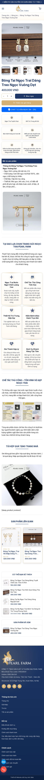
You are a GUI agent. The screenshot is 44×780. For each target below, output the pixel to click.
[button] (3, 8)
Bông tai (15, 15)
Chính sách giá (7, 767)
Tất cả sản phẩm (7, 712)
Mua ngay (30, 96)
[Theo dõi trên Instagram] (9, 686)
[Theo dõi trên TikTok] (14, 686)
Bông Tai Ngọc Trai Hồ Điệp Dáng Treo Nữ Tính (11, 552)
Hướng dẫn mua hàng (9, 729)
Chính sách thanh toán (9, 732)
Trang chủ (5, 15)
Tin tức (4, 708)
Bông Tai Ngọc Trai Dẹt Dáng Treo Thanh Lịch (33, 552)
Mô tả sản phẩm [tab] (9, 161)
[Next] (39, 44)
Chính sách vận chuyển (10, 763)
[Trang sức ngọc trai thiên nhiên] (22, 8)
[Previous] (5, 44)
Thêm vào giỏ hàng (23, 103)
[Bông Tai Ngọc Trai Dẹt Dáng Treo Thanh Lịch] (32, 537)
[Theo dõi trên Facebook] (4, 686)
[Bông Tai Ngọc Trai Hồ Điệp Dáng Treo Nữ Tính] (11, 537)
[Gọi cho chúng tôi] (20, 686)
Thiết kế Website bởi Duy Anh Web (22, 777)
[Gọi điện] (4, 769)
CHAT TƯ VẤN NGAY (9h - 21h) (23, 109)
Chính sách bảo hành (9, 755)
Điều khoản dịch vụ (8, 725)
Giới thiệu (5, 705)
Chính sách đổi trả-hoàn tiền (11, 759)
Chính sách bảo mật (8, 752)
